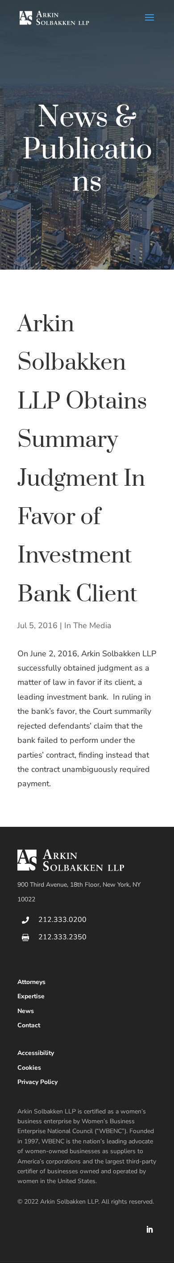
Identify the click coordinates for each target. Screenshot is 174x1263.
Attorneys (31, 982)
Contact (28, 1025)
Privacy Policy (37, 1082)
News (25, 1011)
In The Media (88, 625)
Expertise (31, 996)
